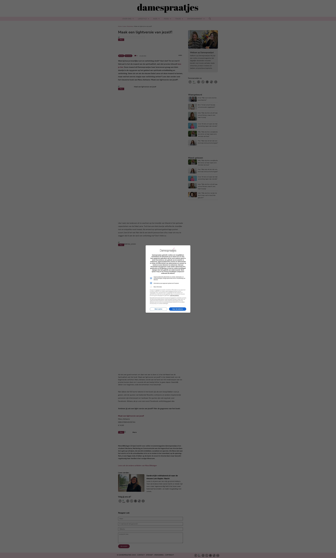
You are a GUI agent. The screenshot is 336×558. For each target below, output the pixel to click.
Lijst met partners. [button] (174, 295)
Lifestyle (142, 19)
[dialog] (168, 279)
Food (166, 19)
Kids (155, 19)
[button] (168, 287)
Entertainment (194, 19)
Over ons (126, 19)
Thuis (178, 19)
